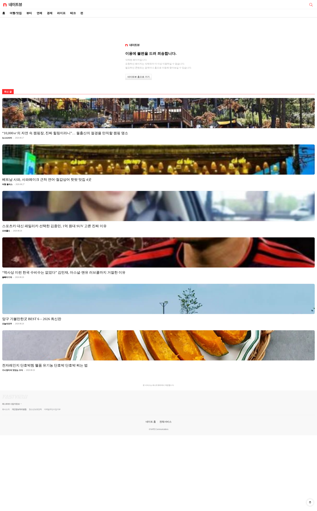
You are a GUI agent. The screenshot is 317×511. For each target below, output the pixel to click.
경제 (50, 13)
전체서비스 (165, 421)
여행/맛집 (16, 13)
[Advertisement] (158, 29)
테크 (73, 13)
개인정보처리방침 (19, 409)
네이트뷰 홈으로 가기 (138, 77)
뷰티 (29, 13)
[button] (310, 502)
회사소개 (5, 409)
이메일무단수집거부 (52, 409)
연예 (39, 13)
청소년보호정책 (35, 409)
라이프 (61, 13)
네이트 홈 (151, 421)
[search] (311, 4)
